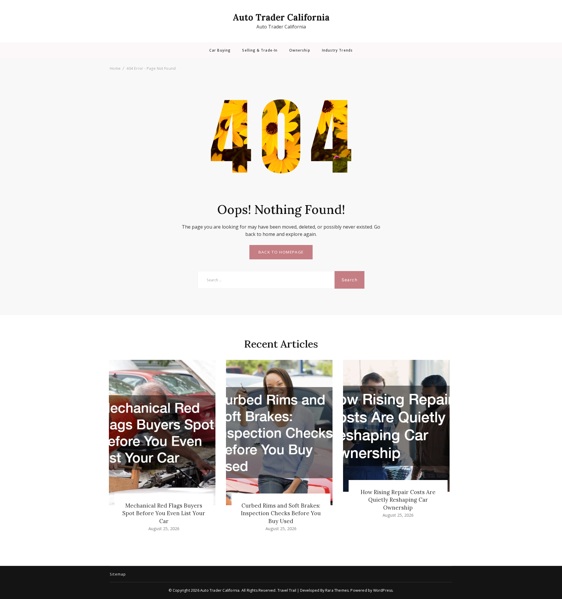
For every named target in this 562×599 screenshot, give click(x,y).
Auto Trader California (281, 17)
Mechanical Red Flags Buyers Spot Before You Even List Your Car (163, 513)
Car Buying (220, 50)
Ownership (299, 50)
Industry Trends (337, 50)
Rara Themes (337, 590)
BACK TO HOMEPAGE (281, 252)
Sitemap (118, 574)
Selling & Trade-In (259, 50)
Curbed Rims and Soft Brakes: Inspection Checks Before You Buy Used (281, 513)
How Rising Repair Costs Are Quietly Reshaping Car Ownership (398, 500)
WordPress (383, 590)
